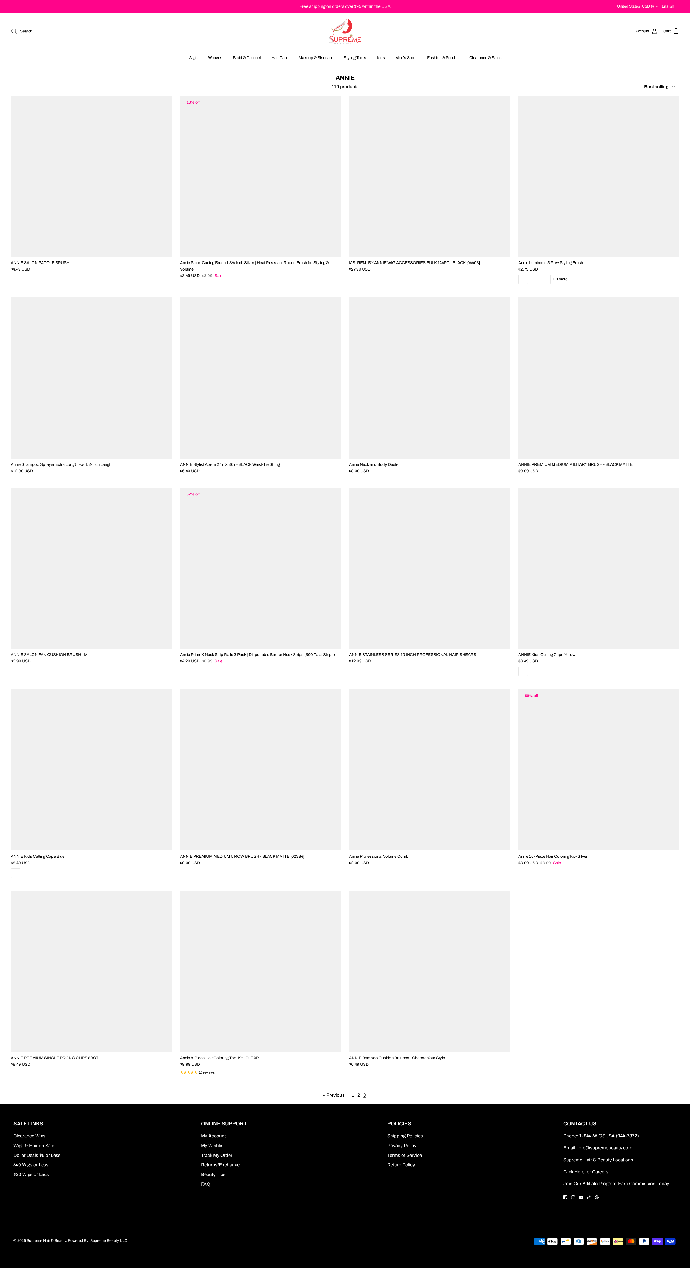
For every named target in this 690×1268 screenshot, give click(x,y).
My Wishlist (213, 1145)
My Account (213, 1136)
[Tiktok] (589, 1197)
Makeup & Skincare (316, 58)
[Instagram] (573, 1197)
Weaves (215, 58)
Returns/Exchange (220, 1164)
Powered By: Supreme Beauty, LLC (97, 1241)
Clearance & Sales (485, 58)
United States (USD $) (635, 6)
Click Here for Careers (585, 1171)
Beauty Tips (213, 1174)
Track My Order (216, 1155)
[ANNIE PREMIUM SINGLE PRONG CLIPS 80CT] (91, 971)
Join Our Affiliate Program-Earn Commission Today (616, 1183)
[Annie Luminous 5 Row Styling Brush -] (598, 176)
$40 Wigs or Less (31, 1164)
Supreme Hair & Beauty (46, 1241)
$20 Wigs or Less (31, 1174)
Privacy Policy (401, 1145)
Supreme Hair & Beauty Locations (598, 1160)
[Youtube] (581, 1197)
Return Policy (401, 1164)
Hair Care (279, 58)
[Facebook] (565, 1197)
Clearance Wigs (29, 1136)
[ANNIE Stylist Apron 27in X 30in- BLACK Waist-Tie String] (260, 378)
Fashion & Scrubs (443, 58)
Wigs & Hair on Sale (33, 1145)
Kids (381, 58)
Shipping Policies (405, 1136)
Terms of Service (404, 1155)
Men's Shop (406, 58)
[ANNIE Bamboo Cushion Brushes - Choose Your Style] (429, 971)
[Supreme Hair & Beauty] (345, 31)
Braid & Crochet (247, 58)
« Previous (334, 1095)
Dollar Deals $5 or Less (37, 1155)
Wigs (193, 58)
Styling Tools (355, 58)
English (668, 6)
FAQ (205, 1184)
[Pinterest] (597, 1197)
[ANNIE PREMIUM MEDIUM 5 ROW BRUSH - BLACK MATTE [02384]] (260, 769)
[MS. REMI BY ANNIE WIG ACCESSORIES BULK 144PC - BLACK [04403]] (429, 176)
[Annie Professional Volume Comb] (429, 769)
